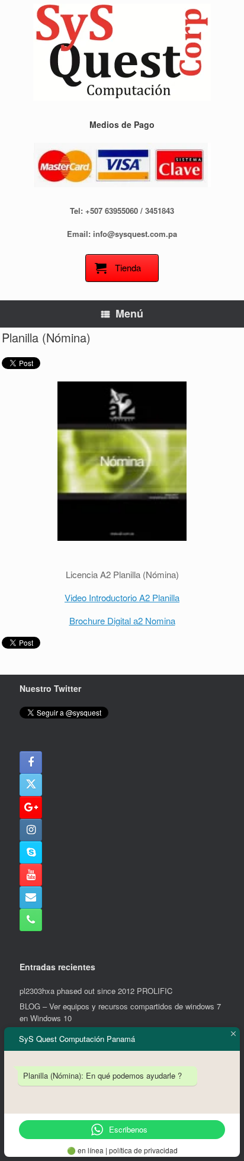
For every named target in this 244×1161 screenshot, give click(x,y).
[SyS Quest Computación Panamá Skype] (31, 852)
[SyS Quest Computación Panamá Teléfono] (31, 920)
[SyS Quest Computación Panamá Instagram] (31, 830)
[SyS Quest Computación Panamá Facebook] (31, 762)
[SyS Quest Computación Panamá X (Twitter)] (31, 785)
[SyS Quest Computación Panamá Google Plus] (31, 807)
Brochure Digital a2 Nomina (122, 620)
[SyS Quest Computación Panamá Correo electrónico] (31, 897)
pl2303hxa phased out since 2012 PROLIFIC (96, 990)
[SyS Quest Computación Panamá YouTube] (31, 875)
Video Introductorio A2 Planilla (122, 597)
